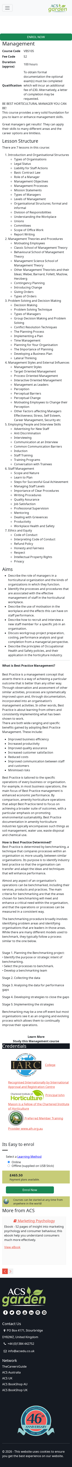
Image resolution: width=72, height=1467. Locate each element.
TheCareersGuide (14, 1366)
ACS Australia (11, 1372)
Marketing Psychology (36, 1220)
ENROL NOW (36, 37)
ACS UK (7, 1378)
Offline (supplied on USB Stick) (33, 1166)
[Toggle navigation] (7, 8)
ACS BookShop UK (15, 1390)
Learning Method (29, 1157)
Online (16, 1162)
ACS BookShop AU (15, 1384)
